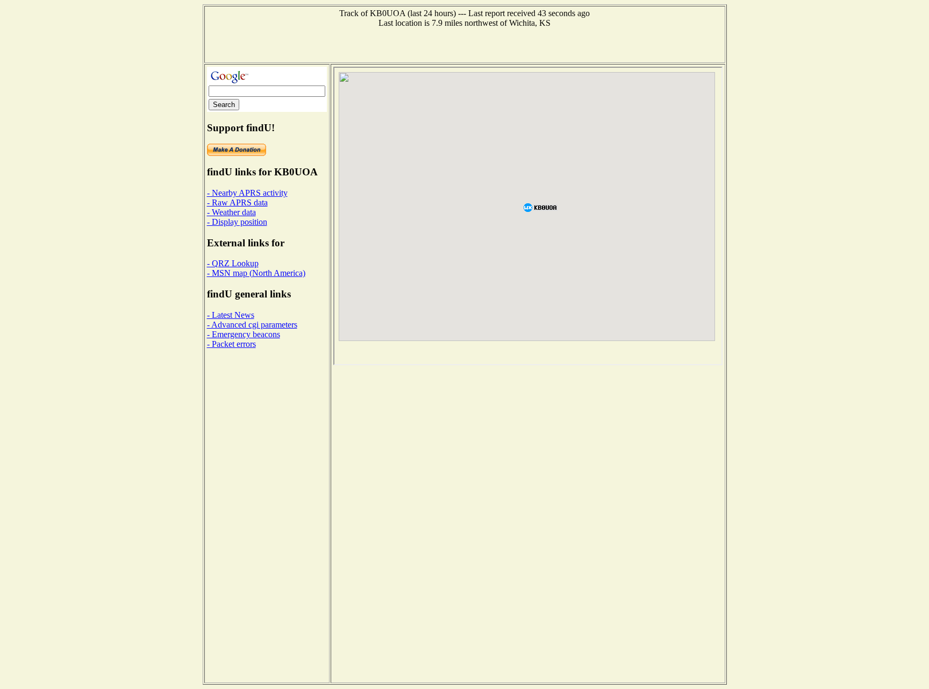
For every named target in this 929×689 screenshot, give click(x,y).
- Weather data (231, 212)
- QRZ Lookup (233, 263)
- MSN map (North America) (256, 273)
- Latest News (230, 314)
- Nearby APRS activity (247, 192)
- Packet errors (231, 344)
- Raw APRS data (237, 202)
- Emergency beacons (243, 334)
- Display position (237, 221)
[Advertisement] (464, 44)
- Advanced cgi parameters (252, 324)
